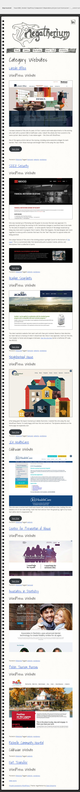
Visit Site (15, 149)
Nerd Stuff (50, 50)
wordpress (43, 159)
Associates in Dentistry (23, 591)
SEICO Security (18, 166)
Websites (64, 50)
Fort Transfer (18, 762)
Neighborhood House (21, 357)
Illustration (37, 50)
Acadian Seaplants (20, 278)
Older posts (13, 781)
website (36, 159)
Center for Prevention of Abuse (30, 528)
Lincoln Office (17, 68)
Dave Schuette (51, 785)
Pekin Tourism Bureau (23, 667)
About (17, 50)
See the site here (46, 338)
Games (26, 50)
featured (30, 159)
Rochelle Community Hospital (26, 743)
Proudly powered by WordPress (19, 785)
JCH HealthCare (19, 442)
